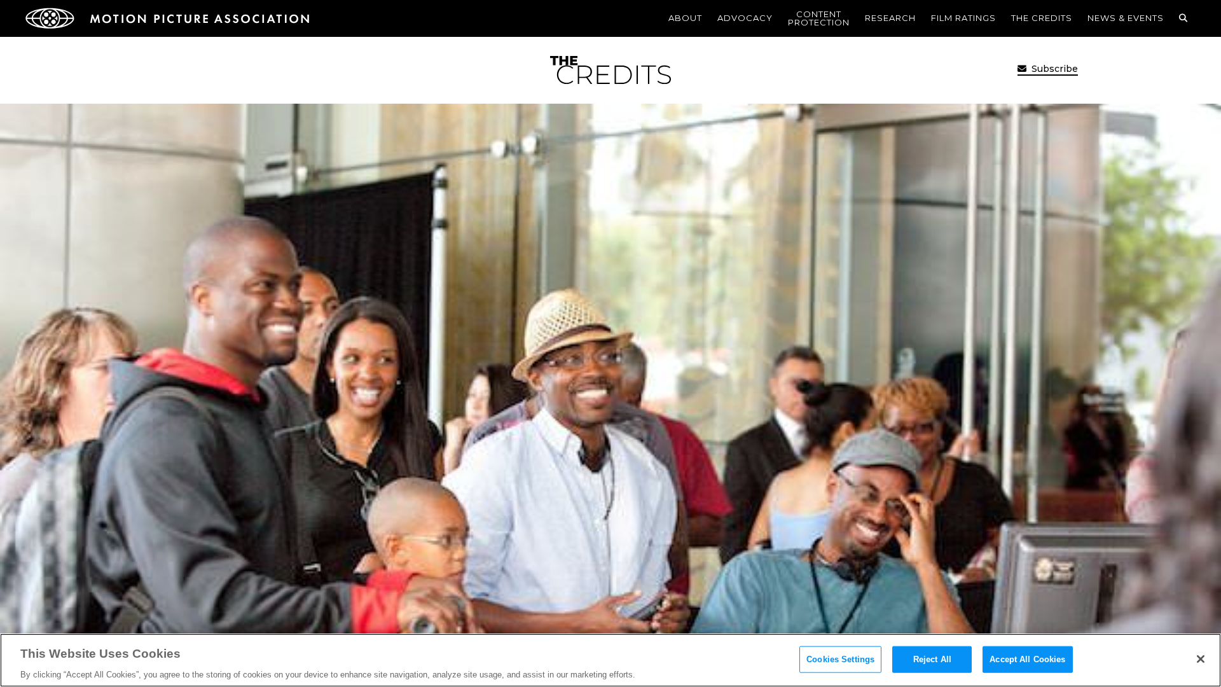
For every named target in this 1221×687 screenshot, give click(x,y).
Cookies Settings (840, 658)
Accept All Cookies (1027, 658)
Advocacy (745, 18)
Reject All (932, 658)
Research (890, 18)
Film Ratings (963, 18)
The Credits (1041, 18)
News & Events (1125, 18)
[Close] (1201, 659)
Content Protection (819, 18)
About (685, 18)
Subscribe (1053, 68)
